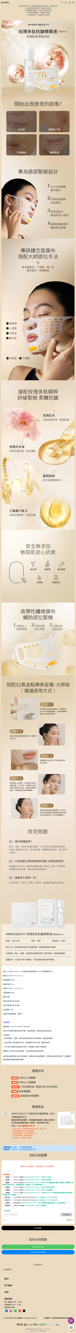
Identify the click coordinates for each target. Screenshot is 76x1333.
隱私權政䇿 (38, 1264)
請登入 (15, 1147)
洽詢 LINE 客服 (39, 1247)
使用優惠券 (7, 1211)
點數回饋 (32, 1149)
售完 (5, 1113)
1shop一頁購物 (39, 1331)
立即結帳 (39, 1228)
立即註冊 (14, 1149)
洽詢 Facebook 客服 (38, 1252)
